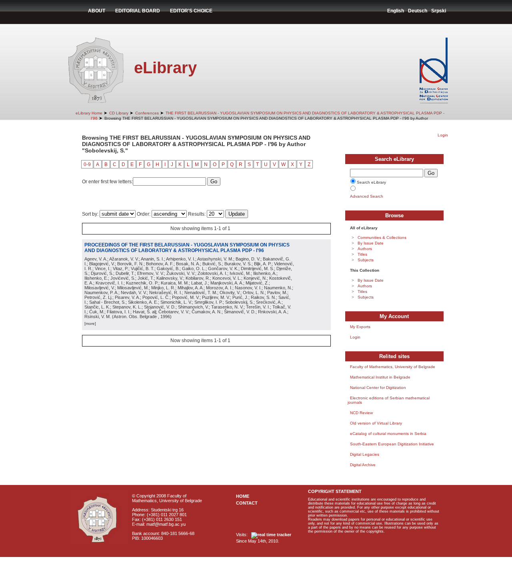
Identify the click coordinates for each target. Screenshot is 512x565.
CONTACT (247, 503)
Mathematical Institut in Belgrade (380, 377)
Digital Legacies (364, 454)
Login (443, 135)
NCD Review (361, 413)
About (96, 11)
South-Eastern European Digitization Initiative (392, 444)
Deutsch (417, 11)
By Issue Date (371, 243)
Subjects (366, 260)
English (395, 11)
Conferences (147, 113)
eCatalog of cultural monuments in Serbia (388, 433)
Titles (362, 254)
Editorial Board (137, 11)
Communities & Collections (382, 237)
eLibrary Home (89, 113)
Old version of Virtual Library (376, 423)
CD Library (118, 113)
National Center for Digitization (378, 387)
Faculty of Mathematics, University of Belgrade (392, 367)
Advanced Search (366, 196)
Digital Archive (363, 465)
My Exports (360, 327)
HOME (242, 496)
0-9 (87, 164)
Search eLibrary (371, 182)
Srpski (438, 11)
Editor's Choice (191, 11)
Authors (365, 248)
